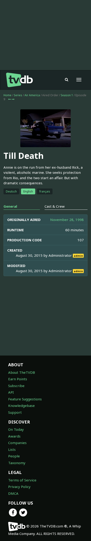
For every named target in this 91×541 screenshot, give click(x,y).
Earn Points (17, 379)
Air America (32, 95)
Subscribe (16, 385)
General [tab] (10, 206)
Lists (12, 449)
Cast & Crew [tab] (55, 206)
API (11, 392)
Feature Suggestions (25, 399)
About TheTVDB (21, 372)
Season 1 (67, 95)
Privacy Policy (19, 486)
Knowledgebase (21, 405)
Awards (14, 436)
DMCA (13, 493)
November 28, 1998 (67, 219)
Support (15, 412)
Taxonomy (16, 462)
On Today (16, 429)
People (14, 456)
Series (18, 95)
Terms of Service (22, 480)
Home (7, 95)
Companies (17, 442)
